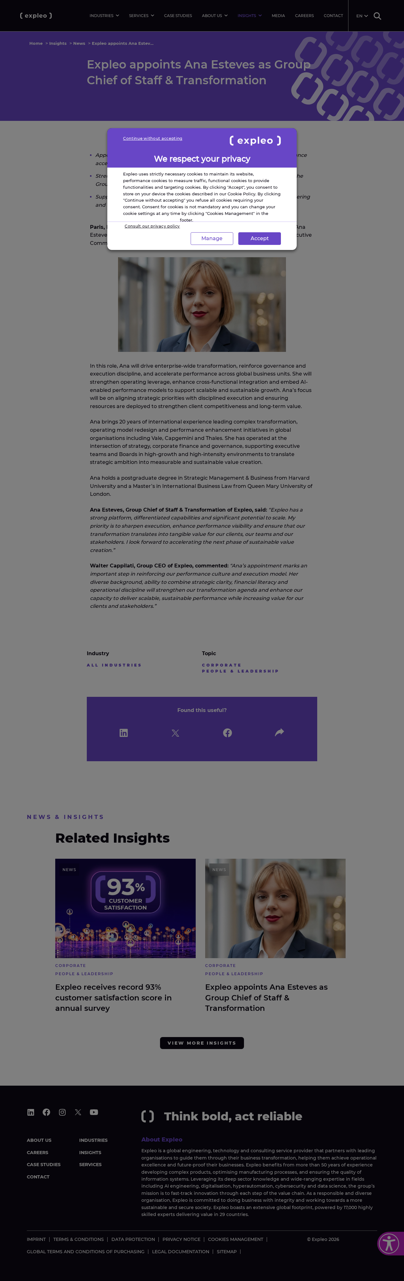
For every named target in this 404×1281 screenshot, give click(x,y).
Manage (212, 238)
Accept (260, 238)
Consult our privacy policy (152, 226)
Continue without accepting (152, 138)
